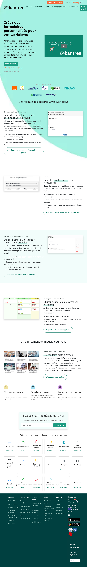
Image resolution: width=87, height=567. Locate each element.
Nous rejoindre (25, 506)
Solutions (38, 7)
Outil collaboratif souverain (35, 511)
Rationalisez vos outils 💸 (55, 2)
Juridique (11, 521)
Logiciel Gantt (36, 522)
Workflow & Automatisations (58, 330)
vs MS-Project (60, 513)
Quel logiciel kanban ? (48, 519)
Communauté (24, 509)
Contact (67, 2)
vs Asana (59, 501)
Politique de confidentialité (12, 517)
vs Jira (58, 504)
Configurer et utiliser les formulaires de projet (23, 151)
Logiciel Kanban (37, 519)
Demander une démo (14, 68)
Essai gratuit (10, 64)
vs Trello (59, 510)
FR (80, 2)
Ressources (73, 7)
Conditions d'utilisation (11, 511)
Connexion (75, 2)
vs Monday (59, 507)
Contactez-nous (25, 519)
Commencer (60, 425)
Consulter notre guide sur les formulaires (63, 212)
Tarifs (47, 7)
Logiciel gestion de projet (37, 504)
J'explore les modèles (55, 377)
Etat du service (12, 504)
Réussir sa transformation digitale (49, 508)
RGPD (71, 511)
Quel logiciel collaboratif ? (48, 514)
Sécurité (22, 515)
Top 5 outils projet (48, 502)
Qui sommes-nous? (24, 502)
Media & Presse (25, 512)
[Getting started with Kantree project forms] (64, 46)
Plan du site (11, 524)
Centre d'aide (12, 501)
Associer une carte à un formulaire (21, 274)
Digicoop (71, 502)
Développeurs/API (13, 507)
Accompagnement (59, 7)
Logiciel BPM (36, 516)
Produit (29, 7)
